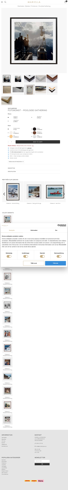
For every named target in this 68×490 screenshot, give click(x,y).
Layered (4, 464)
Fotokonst (4, 463)
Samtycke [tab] (12, 230)
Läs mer (29, 148)
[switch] (25, 256)
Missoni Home (5, 471)
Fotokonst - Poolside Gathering (40, 6)
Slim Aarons (4, 472)
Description (11, 168)
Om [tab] (56, 230)
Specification (12, 171)
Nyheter (27, 6)
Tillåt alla (55, 263)
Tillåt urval (34, 263)
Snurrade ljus (5, 474)
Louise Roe (4, 467)
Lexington (4, 466)
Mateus (3, 469)
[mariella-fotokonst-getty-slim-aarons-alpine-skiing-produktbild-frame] (34, 40)
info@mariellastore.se (41, 446)
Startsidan (21, 6)
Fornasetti (4, 461)
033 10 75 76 (39, 443)
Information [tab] (34, 230)
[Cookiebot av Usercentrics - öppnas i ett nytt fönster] (59, 225)
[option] (12, 193)
